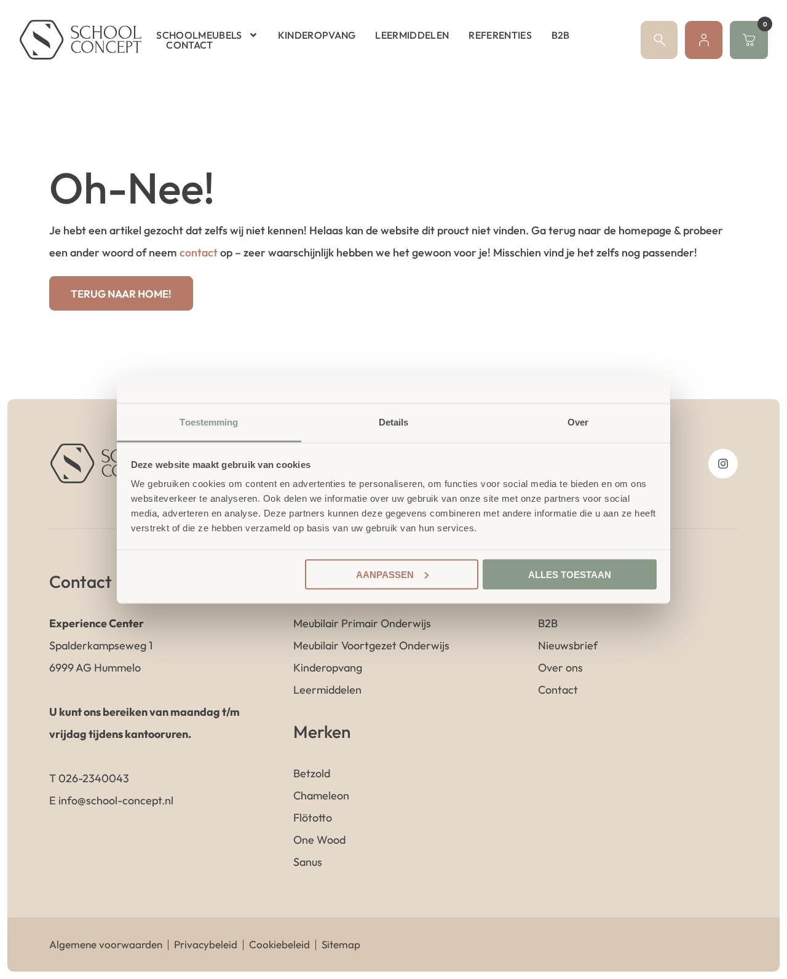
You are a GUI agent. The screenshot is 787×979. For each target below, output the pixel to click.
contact (199, 252)
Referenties (500, 35)
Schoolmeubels (199, 35)
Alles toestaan (569, 574)
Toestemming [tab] (209, 422)
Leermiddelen (412, 35)
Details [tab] (394, 422)
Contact (189, 45)
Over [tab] (578, 422)
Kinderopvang (317, 35)
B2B (561, 35)
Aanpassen (385, 574)
